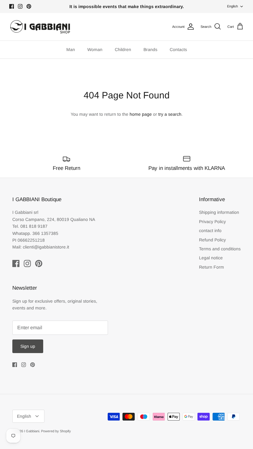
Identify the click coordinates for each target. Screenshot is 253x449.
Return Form (211, 267)
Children (123, 49)
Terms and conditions (220, 248)
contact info (210, 230)
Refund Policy (212, 239)
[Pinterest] (29, 6)
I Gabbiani (31, 431)
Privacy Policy (212, 221)
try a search (169, 114)
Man (70, 49)
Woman (94, 49)
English (232, 6)
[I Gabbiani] (40, 26)
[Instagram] (20, 6)
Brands (150, 49)
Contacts (178, 49)
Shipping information (219, 212)
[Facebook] (11, 6)
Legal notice (211, 257)
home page (141, 114)
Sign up (27, 346)
